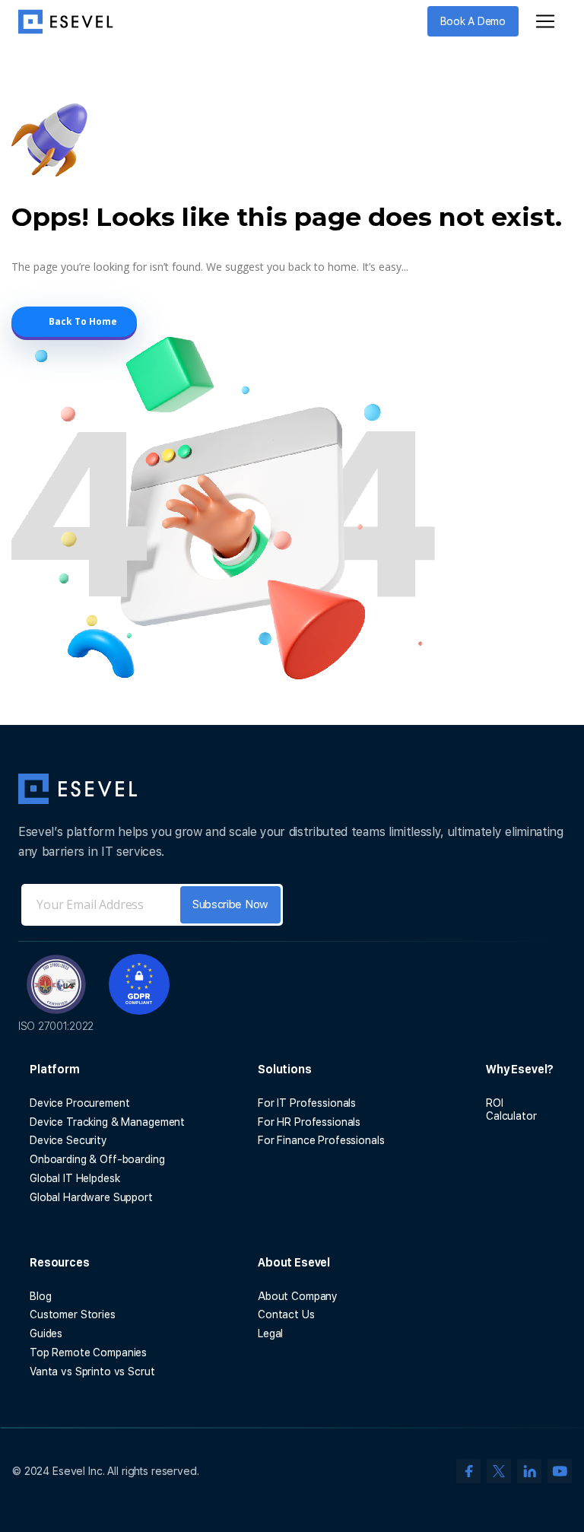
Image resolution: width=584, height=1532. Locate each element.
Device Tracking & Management (107, 1122)
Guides (46, 1333)
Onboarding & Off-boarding (97, 1159)
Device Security (68, 1140)
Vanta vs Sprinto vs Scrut (92, 1371)
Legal (270, 1333)
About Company (298, 1296)
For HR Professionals (309, 1122)
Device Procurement (79, 1103)
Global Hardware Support (91, 1197)
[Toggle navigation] (545, 21)
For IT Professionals (307, 1103)
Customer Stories (73, 1314)
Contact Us (286, 1314)
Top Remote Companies (88, 1352)
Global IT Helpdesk (74, 1178)
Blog (40, 1296)
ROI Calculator (511, 1109)
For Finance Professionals (321, 1140)
